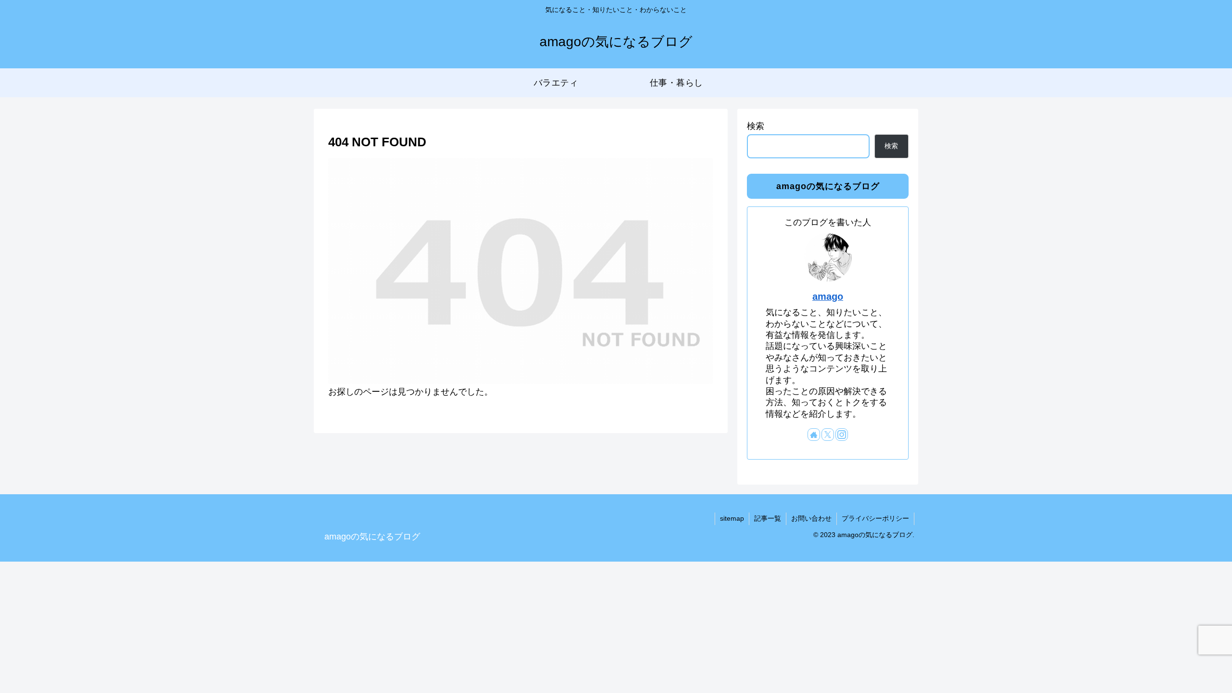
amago (827, 296)
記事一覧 (767, 518)
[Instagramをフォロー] (841, 434)
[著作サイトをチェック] (814, 434)
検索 (755, 126)
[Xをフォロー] (827, 434)
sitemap (732, 518)
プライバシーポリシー (875, 518)
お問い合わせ (811, 518)
